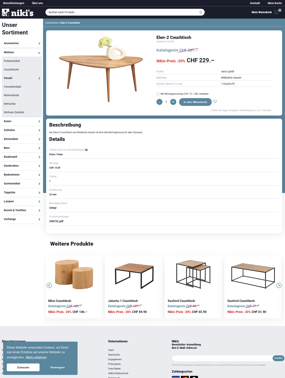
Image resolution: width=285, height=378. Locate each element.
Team (111, 350)
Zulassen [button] (23, 367)
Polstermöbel (12, 61)
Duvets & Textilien (15, 210)
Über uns (37, 3)
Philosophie (114, 364)
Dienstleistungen (13, 3)
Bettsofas (10, 103)
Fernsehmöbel (12, 86)
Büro (7, 147)
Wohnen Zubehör (14, 112)
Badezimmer (12, 174)
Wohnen (9, 52)
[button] (214, 102)
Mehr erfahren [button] (36, 357)
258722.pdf (56, 221)
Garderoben (11, 165)
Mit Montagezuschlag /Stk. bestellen (185, 94)
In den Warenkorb (194, 102)
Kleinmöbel (11, 139)
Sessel (8, 78)
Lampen (9, 201)
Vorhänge (10, 219)
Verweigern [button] (57, 367)
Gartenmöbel (12, 183)
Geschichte (114, 354)
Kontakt (255, 3)
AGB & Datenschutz (118, 373)
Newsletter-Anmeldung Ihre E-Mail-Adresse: (186, 346)
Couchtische (11, 69)
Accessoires (11, 43)
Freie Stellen (114, 368)
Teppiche (9, 192)
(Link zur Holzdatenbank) (71, 149)
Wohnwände (11, 95)
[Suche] (201, 12)
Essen (7, 121)
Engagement (115, 359)
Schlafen (9, 130)
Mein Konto (275, 3)
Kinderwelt (10, 156)
